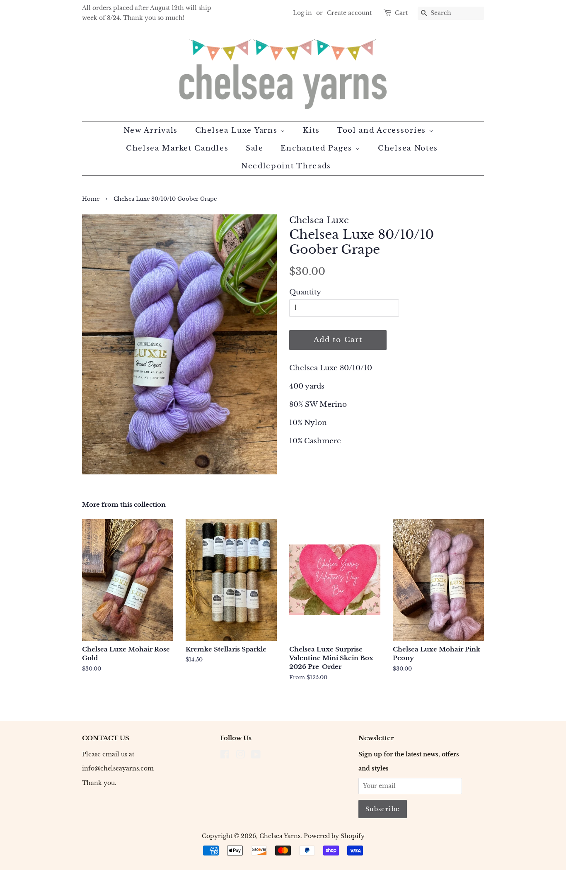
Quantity (305, 292)
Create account (349, 13)
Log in (302, 13)
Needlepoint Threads (286, 166)
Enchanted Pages (318, 148)
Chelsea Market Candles (177, 148)
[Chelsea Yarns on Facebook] (225, 756)
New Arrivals (150, 130)
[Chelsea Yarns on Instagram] (240, 756)
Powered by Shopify (334, 836)
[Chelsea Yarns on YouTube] (256, 756)
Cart (401, 13)
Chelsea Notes (408, 148)
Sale (255, 148)
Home (90, 199)
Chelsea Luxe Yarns (237, 130)
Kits (311, 130)
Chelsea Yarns (279, 836)
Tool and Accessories (383, 130)
